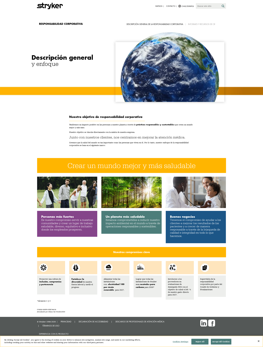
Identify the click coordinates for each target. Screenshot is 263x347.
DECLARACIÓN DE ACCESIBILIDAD (93, 321)
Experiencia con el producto (53, 334)
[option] (131, 72)
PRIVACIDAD (66, 321)
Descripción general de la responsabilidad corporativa (155, 24)
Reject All (200, 342)
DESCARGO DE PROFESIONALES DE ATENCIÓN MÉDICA (139, 321)
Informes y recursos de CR (201, 24)
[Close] (259, 341)
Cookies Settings (180, 342)
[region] (131, 341)
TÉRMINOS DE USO (50, 325)
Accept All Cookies (221, 342)
